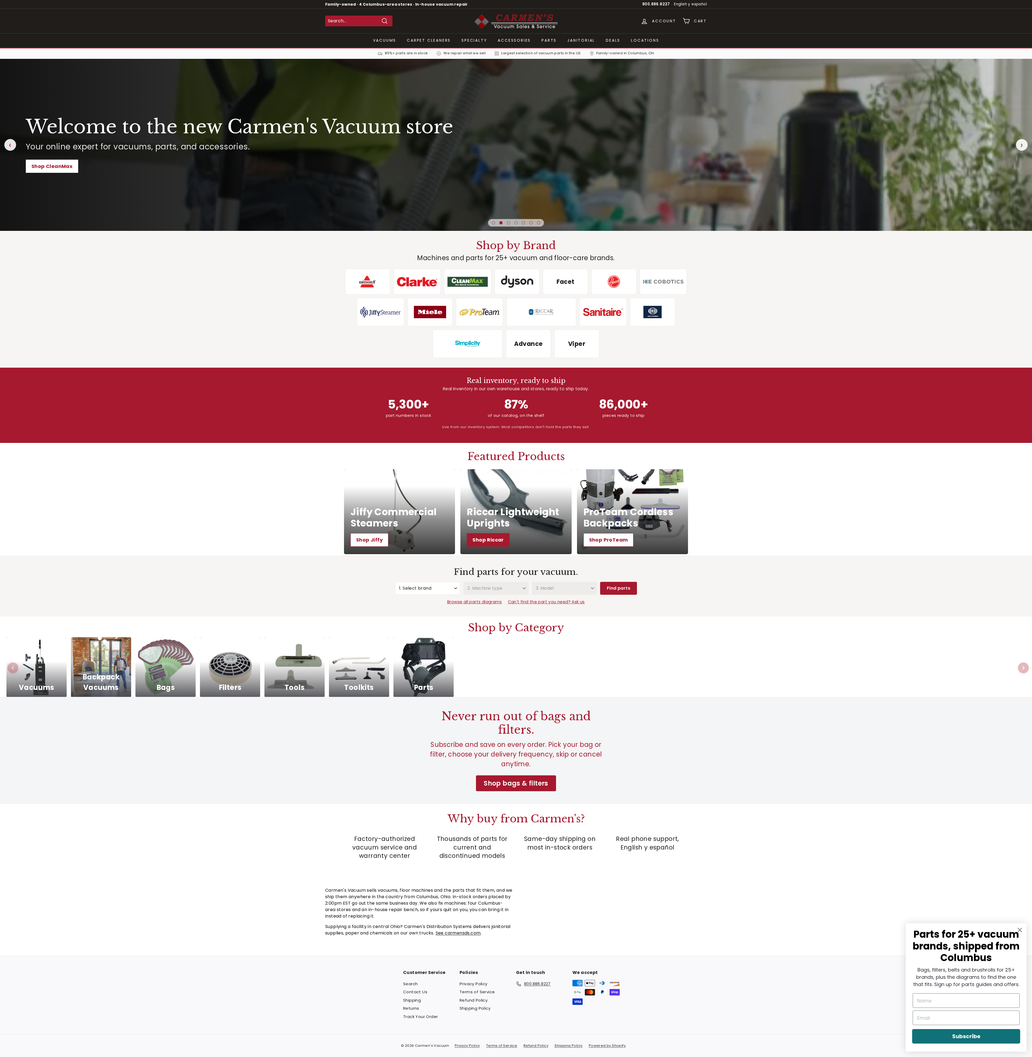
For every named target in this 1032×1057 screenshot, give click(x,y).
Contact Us (415, 992)
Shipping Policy (475, 1008)
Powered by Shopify (607, 1045)
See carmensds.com (458, 933)
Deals (613, 40)
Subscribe (966, 1036)
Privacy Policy (474, 984)
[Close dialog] (1019, 930)
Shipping (412, 1000)
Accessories (514, 40)
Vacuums (384, 40)
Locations (645, 40)
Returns (411, 1008)
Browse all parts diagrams (474, 602)
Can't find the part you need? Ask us (546, 602)
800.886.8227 (656, 4)
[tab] (493, 223)
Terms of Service (477, 992)
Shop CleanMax (52, 166)
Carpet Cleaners (429, 40)
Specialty (474, 40)
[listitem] (367, 282)
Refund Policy (474, 1000)
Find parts (618, 588)
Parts (549, 40)
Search (410, 984)
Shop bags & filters (516, 783)
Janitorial (581, 40)
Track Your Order (420, 1016)
